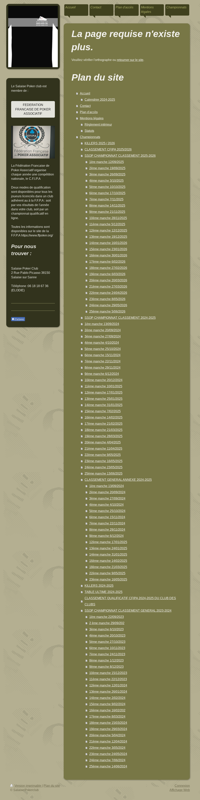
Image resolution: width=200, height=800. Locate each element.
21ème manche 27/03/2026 (108, 286)
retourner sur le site (130, 60)
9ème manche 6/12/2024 (102, 373)
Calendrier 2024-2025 (100, 99)
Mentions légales (92, 118)
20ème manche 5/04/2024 (107, 735)
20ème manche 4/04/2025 (103, 442)
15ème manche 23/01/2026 (108, 249)
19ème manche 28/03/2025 (103, 436)
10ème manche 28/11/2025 (108, 218)
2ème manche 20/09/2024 (103, 330)
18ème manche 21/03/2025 (103, 430)
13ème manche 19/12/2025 (108, 236)
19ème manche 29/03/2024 (108, 729)
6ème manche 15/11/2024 (103, 355)
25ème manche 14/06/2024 (108, 766)
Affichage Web (180, 790)
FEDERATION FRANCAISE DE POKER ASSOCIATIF (33, 109)
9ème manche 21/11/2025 (107, 211)
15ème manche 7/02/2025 (103, 411)
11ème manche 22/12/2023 (108, 679)
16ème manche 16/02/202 (107, 710)
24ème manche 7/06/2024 (107, 760)
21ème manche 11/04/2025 (103, 448)
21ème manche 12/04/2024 (108, 741)
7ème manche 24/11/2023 (107, 654)
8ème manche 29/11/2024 (103, 367)
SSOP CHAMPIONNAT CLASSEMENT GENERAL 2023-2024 (128, 610)
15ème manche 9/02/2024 (107, 704)
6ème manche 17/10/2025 (107, 193)
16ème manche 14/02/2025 (103, 417)
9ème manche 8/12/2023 (106, 666)
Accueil (85, 93)
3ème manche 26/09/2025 (107, 174)
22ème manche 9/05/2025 (103, 454)
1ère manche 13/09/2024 (102, 324)
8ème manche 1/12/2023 (106, 660)
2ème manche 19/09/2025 (107, 168)
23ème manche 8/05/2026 (107, 299)
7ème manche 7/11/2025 (106, 199)
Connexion (182, 785)
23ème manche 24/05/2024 (108, 754)
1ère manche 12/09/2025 (106, 162)
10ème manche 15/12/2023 (108, 673)
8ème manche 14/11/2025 (107, 205)
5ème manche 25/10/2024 (103, 349)
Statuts (89, 130)
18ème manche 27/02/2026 (108, 268)
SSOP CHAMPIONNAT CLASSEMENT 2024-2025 (120, 317)
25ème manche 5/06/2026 (107, 311)
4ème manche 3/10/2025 (106, 180)
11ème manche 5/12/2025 (107, 224)
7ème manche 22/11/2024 (103, 361)
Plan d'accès (89, 112)
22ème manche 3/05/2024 (107, 747)
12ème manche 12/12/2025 (108, 230)
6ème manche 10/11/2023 (107, 648)
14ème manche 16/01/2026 (108, 243)
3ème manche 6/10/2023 (106, 629)
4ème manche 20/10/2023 (107, 635)
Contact (85, 105)
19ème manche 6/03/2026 (107, 274)
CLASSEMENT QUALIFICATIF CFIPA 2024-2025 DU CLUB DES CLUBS (130, 601)
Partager (19, 319)
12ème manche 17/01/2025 (103, 392)
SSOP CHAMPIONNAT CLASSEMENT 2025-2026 (120, 155)
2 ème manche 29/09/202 (106, 623)
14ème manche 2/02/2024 (107, 698)
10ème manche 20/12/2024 (103, 380)
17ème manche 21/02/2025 (103, 423)
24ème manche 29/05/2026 (108, 305)
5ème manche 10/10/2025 (107, 187)
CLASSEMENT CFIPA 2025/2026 (108, 149)
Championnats (90, 137)
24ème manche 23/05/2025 (103, 467)
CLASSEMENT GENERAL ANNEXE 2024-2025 (118, 479)
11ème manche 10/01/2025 (103, 386)
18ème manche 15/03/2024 (108, 722)
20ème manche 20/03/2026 (108, 280)
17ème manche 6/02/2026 (107, 261)
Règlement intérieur (98, 124)
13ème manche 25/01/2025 (103, 398)
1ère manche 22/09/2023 (106, 617)
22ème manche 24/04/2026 (108, 292)
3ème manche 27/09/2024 (103, 336)
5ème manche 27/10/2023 (107, 641)
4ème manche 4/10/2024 (102, 342)
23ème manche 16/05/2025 (103, 461)
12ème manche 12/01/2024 (108, 685)
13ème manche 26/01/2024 (108, 691)
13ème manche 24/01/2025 (108, 548)
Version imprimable (28, 785)
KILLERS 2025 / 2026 (100, 143)
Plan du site (52, 785)
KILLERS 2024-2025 (99, 585)
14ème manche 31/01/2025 (103, 405)
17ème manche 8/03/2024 (107, 716)
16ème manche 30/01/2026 (108, 255)
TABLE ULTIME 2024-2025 (103, 592)
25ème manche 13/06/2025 (103, 473)
